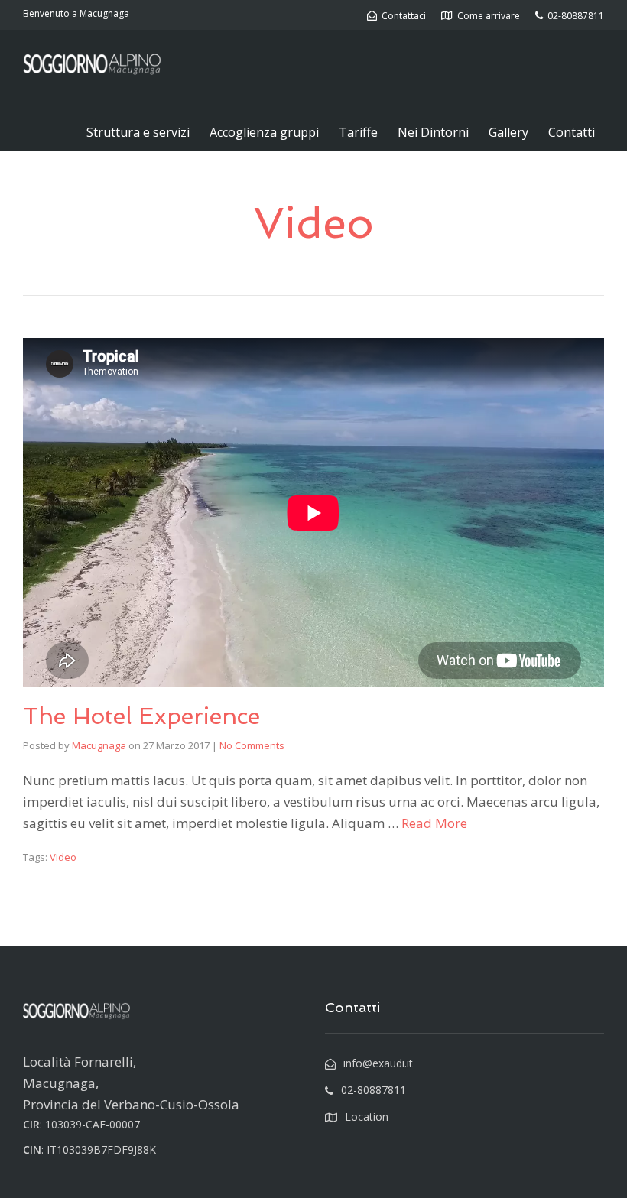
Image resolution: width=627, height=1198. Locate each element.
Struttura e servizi (138, 132)
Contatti (571, 132)
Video (63, 857)
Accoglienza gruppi (264, 132)
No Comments (251, 745)
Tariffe (358, 132)
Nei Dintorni (433, 132)
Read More (434, 823)
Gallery (508, 132)
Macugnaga (99, 745)
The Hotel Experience (141, 716)
